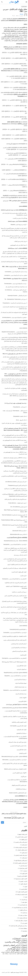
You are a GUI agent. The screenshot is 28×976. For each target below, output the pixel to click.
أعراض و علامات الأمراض (22, 837)
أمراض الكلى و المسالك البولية (21, 860)
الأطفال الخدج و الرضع (22, 876)
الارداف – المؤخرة (23, 881)
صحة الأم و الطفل (23, 910)
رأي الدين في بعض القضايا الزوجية (20, 907)
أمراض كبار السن (23, 865)
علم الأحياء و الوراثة (23, 918)
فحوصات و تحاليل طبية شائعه (21, 920)
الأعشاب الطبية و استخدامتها (21, 878)
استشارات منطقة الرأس (19, 950)
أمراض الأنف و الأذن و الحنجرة (21, 842)
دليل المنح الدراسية (23, 905)
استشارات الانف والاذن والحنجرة (16, 942)
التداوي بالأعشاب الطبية (22, 891)
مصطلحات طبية (24, 928)
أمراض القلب (24, 857)
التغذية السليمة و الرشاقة (22, 894)
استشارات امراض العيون (19, 947)
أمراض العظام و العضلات (22, 850)
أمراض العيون (24, 852)
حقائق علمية (24, 902)
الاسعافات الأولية (24, 884)
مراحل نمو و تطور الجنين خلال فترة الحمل (19, 925)
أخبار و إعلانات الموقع (23, 834)
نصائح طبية (25, 931)
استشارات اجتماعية (21, 940)
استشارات (25, 871)
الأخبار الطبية (24, 873)
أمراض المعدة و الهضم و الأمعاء (21, 863)
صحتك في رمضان (23, 915)
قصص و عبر (24, 923)
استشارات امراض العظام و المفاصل (15, 945)
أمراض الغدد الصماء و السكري (21, 855)
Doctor (21, 14)
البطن (26, 886)
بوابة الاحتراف (24, 899)
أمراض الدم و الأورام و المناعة (21, 847)
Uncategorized (24, 938)
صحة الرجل (25, 912)
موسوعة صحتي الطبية (15, 972)
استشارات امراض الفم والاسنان (17, 948)
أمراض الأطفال (24, 839)
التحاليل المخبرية (24, 6)
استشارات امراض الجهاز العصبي (22, 943)
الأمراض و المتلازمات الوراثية (7, 952)
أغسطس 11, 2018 (19, 15)
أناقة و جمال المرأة (23, 868)
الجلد (26, 897)
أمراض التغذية (24, 844)
